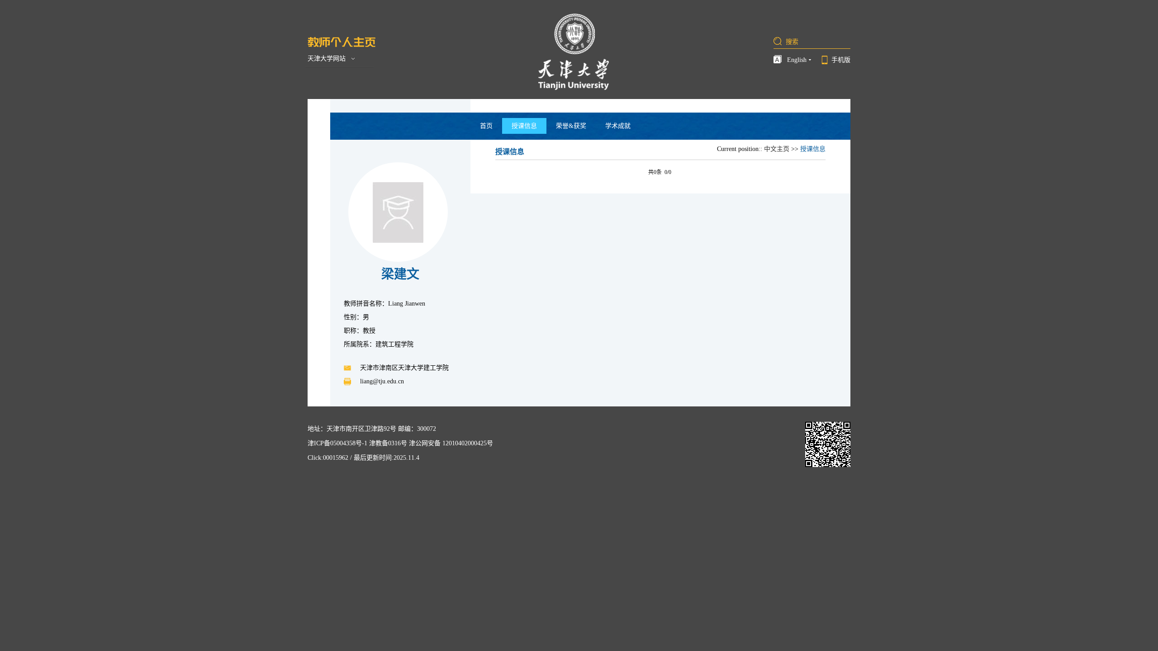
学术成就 (618, 126)
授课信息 (524, 126)
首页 (486, 126)
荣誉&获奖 (571, 126)
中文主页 (776, 149)
